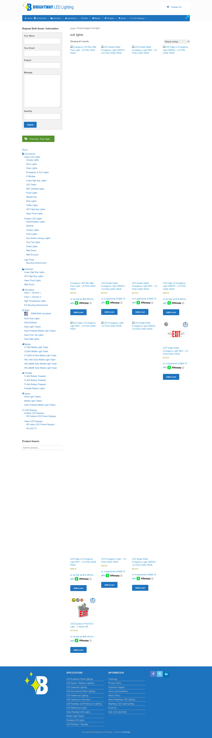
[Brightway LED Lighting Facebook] (153, 674)
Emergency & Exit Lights (37, 172)
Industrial (57, 18)
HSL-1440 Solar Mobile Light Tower (39, 359)
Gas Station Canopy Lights (38, 238)
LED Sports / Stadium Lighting (80, 682)
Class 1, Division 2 (32, 296)
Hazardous (72, 18)
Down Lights (31, 168)
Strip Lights (31, 200)
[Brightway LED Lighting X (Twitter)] (160, 674)
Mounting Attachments (36, 262)
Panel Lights (31, 192)
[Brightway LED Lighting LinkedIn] (166, 674)
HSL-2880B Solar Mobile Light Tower (40, 363)
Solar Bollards (30, 322)
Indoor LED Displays (33, 421)
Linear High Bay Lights (36, 180)
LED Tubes (31, 184)
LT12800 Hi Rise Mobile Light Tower (40, 355)
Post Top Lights (33, 242)
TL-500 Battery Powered (35, 384)
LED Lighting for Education (78, 699)
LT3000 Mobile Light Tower (36, 351)
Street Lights (32, 246)
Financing (112, 678)
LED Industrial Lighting (76, 687)
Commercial (41, 18)
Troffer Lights (32, 205)
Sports (123, 18)
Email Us (112, 707)
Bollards (30, 225)
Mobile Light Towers (33, 400)
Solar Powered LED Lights (78, 711)
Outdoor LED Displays (34, 412)
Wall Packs (31, 250)
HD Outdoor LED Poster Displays (41, 416)
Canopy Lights (32, 159)
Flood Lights (31, 233)
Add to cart (78, 312)
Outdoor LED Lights (33, 218)
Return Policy (114, 695)
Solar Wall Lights (31, 338)
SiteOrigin (126, 732)
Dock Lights (31, 163)
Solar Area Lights (32, 318)
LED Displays (138, 18)
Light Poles (29, 259)
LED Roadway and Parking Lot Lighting (83, 703)
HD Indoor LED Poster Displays (40, 424)
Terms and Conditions (118, 691)
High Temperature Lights (35, 300)
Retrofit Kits (31, 196)
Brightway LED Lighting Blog (121, 703)
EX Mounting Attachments (36, 305)
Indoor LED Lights (32, 156)
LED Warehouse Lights (76, 707)
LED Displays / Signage (77, 724)
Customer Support (116, 687)
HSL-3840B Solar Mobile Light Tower (40, 367)
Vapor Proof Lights (34, 213)
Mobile (97, 18)
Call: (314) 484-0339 (117, 711)
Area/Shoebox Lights (35, 221)
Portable (110, 18)
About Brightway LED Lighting (121, 699)
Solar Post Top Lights (34, 334)
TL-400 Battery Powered (35, 380)
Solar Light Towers (32, 326)
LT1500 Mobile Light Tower (36, 347)
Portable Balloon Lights (34, 388)
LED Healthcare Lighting (77, 695)
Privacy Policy (114, 682)
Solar (85, 18)
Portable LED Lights (75, 720)
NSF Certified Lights (35, 188)
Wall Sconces (32, 254)
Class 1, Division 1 (32, 292)
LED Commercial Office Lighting (80, 691)
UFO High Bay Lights (35, 209)
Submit (30, 124)
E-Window (30, 176)
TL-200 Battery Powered (35, 376)
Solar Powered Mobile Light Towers (40, 330)
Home (29, 18)
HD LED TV (31, 428)
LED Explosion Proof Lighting (79, 678)
